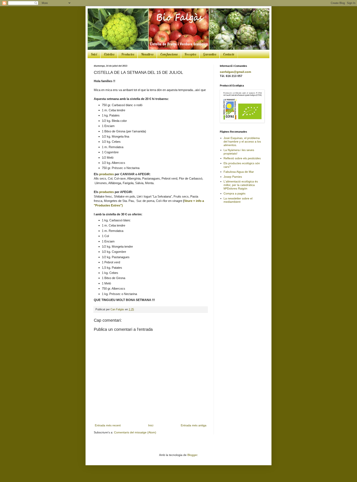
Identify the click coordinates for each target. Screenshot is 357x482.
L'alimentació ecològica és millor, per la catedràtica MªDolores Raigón (241, 185)
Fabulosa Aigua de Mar (239, 171)
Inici (94, 54)
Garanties (209, 54)
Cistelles (109, 54)
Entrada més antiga (193, 425)
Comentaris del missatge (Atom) (135, 432)
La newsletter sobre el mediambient (238, 200)
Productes (127, 54)
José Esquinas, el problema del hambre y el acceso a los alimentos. (242, 141)
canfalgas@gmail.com (235, 71)
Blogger (192, 455)
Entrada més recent (108, 425)
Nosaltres (147, 54)
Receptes (190, 54)
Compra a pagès (234, 193)
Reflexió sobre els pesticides (242, 158)
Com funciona (168, 54)
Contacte (228, 54)
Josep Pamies (233, 176)
